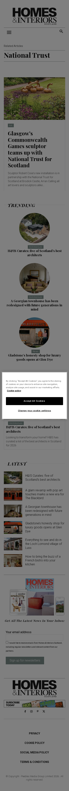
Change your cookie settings (34, 410)
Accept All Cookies (34, 401)
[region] (34, 395)
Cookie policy (14, 390)
